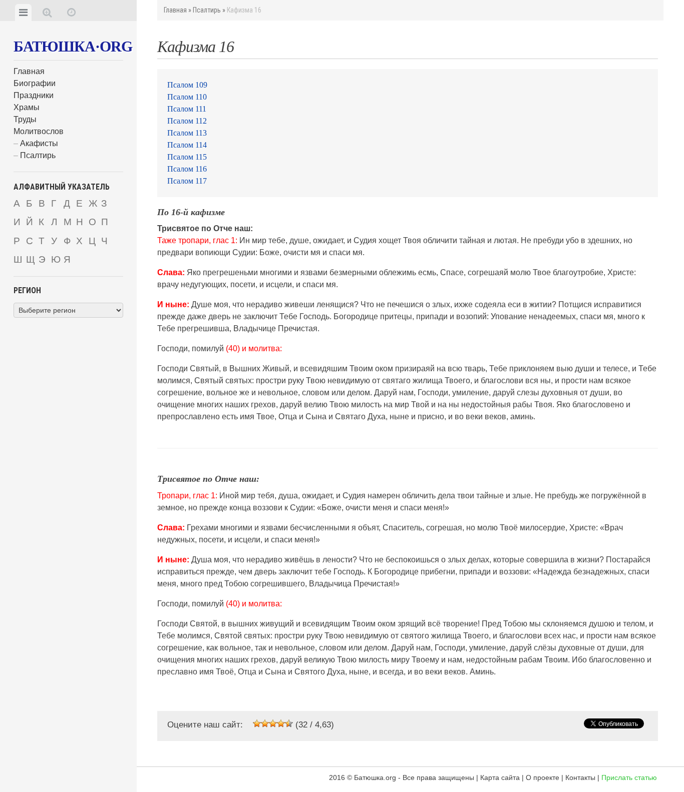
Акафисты (39, 143)
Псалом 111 (186, 109)
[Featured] (71, 12)
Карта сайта (500, 777)
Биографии (35, 83)
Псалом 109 (187, 85)
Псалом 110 (187, 97)
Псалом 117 (187, 181)
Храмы (27, 107)
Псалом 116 (187, 169)
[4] (281, 723)
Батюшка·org (73, 46)
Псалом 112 (187, 121)
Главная (29, 71)
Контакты (580, 777)
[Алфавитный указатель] (47, 12)
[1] (257, 723)
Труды (25, 119)
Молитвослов (39, 131)
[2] (265, 723)
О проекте (542, 777)
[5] (289, 723)
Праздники (34, 95)
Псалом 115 (187, 157)
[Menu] (23, 12)
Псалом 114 (187, 145)
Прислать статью (629, 777)
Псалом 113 (187, 133)
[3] (273, 723)
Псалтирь (38, 155)
